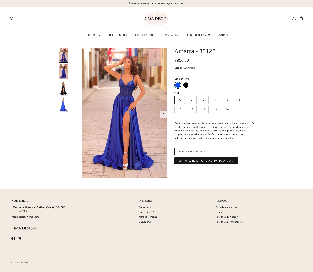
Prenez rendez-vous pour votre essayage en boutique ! (156, 3)
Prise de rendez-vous (226, 207)
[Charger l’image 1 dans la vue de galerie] (124, 113)
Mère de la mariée (148, 216)
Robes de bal (145, 207)
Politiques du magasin (227, 216)
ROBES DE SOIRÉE (117, 35)
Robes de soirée (147, 212)
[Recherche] (12, 18)
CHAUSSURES (170, 35)
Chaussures (145, 221)
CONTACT (223, 35)
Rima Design (23, 262)
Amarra (191, 67)
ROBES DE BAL (93, 35)
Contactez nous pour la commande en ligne (206, 160)
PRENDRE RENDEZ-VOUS (197, 35)
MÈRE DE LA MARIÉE (145, 35)
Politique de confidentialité (229, 221)
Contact (220, 212)
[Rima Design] (156, 18)
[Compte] (293, 18)
